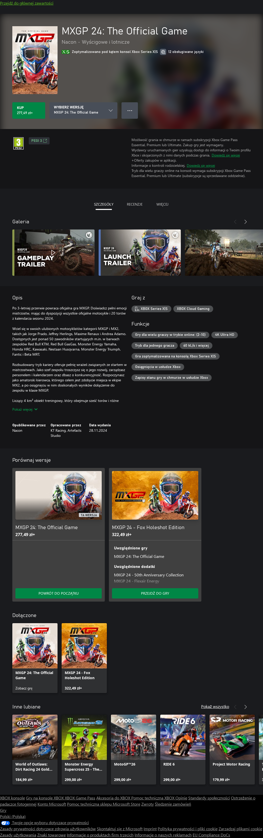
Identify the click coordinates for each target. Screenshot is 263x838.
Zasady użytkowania (18, 834)
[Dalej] (245, 221)
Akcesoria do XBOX (113, 797)
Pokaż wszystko (215, 706)
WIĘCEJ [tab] (162, 204)
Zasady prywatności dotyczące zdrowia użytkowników (48, 828)
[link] (35, 658)
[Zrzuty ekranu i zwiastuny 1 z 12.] (53, 252)
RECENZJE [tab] (135, 204)
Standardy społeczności (209, 797)
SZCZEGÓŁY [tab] (104, 204)
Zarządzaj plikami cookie (240, 828)
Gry (3, 810)
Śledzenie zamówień (173, 804)
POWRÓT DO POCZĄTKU (59, 593)
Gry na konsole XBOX (45, 797)
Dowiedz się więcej (226, 155)
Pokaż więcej (22, 409)
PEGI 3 (36, 141)
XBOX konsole (12, 797)
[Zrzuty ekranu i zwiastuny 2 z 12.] (140, 252)
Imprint (150, 828)
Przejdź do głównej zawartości (26, 3)
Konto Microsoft (51, 804)
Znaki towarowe (51, 834)
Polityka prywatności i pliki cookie (188, 828)
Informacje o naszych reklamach (163, 834)
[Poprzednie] (235, 221)
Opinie (181, 797)
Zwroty (147, 804)
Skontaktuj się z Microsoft (120, 828)
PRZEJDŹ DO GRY (155, 593)
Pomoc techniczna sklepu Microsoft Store (103, 804)
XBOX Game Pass (80, 797)
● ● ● (129, 110)
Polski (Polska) (13, 816)
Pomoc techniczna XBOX (153, 797)
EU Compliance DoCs (211, 834)
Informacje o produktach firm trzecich (100, 834)
